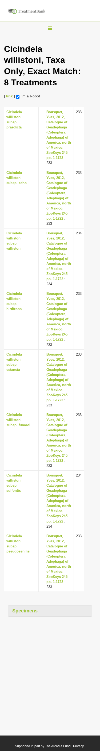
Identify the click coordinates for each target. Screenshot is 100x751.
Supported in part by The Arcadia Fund (43, 746)
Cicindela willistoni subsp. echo (16, 178)
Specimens (25, 610)
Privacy (78, 746)
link (9, 96)
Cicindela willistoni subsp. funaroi (18, 420)
